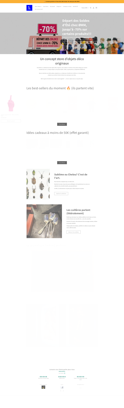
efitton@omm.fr (62, 401)
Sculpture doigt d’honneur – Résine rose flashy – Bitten (10, 114)
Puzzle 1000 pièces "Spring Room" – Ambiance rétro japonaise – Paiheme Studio (43, 150)
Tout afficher (62, 123)
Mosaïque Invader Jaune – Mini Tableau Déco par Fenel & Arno (51, 114)
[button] (38, 6)
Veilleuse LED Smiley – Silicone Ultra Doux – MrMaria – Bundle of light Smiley (29, 114)
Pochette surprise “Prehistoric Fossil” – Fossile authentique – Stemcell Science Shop (111, 114)
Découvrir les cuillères (73, 231)
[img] (62, 371)
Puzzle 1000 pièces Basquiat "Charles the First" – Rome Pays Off (91, 150)
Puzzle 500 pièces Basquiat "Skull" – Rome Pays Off (79, 150)
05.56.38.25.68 (62, 404)
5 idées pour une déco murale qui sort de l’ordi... (62, 347)
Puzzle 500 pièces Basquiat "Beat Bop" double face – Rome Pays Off (67, 150)
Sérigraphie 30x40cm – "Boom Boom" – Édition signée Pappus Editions (71, 114)
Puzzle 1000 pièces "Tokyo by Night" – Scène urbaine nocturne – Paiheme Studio (55, 150)
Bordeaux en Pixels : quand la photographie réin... (62, 293)
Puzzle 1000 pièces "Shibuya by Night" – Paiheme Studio (31, 150)
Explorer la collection (61, 193)
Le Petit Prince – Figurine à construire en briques (92, 113)
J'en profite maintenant (69, 46)
